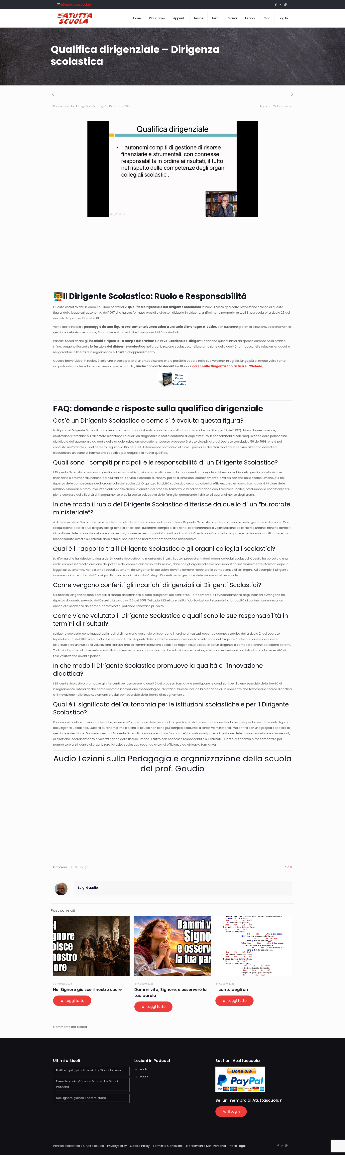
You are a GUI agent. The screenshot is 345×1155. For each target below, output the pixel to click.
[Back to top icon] (326, 1147)
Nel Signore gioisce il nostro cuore (87, 989)
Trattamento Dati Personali (206, 1146)
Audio (144, 1069)
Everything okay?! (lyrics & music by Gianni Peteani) (87, 1084)
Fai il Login (231, 1111)
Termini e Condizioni (167, 1146)
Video (144, 1077)
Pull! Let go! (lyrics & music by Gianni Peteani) (89, 1070)
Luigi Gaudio (87, 106)
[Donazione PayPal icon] (285, 5)
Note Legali (238, 1146)
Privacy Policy (117, 1146)
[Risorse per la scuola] (75, 18)
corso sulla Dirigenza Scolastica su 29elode (227, 366)
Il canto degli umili (234, 989)
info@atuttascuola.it (75, 4)
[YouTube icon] (280, 5)
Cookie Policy (140, 1146)
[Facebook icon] (275, 5)
